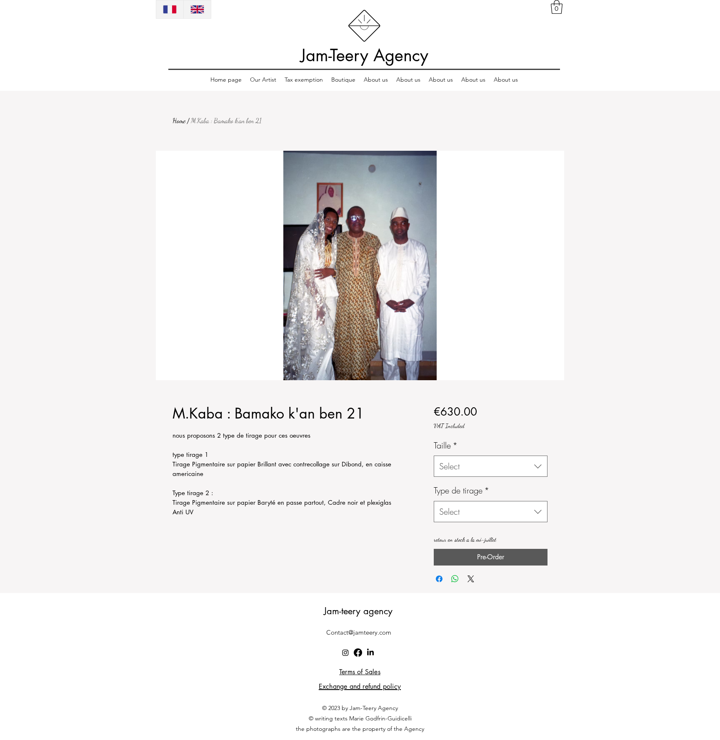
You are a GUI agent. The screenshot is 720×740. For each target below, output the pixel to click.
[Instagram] (345, 652)
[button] (263, 80)
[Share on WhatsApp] (455, 579)
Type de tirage (461, 490)
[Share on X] (471, 579)
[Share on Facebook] (439, 579)
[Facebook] (358, 652)
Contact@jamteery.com (358, 632)
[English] (197, 9)
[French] (169, 9)
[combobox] (491, 466)
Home (178, 121)
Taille (446, 445)
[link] (556, 7)
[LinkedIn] (370, 652)
